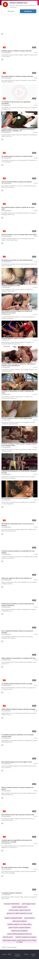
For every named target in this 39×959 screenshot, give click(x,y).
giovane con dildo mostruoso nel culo (19, 913)
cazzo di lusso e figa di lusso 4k (19, 910)
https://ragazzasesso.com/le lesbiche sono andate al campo (19, 941)
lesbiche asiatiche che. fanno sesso (19, 924)
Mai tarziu (11, 11)
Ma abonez (28, 11)
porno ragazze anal (28, 904)
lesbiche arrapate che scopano (26, 937)
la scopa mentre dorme (11, 904)
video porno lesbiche (19, 921)
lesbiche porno (8, 937)
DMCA (9, 954)
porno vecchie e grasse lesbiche (19, 927)
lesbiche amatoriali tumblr (13, 918)
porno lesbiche (29, 918)
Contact (26, 954)
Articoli (4, 954)
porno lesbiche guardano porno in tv (19, 934)
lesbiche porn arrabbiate (19, 931)
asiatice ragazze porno (19, 907)
